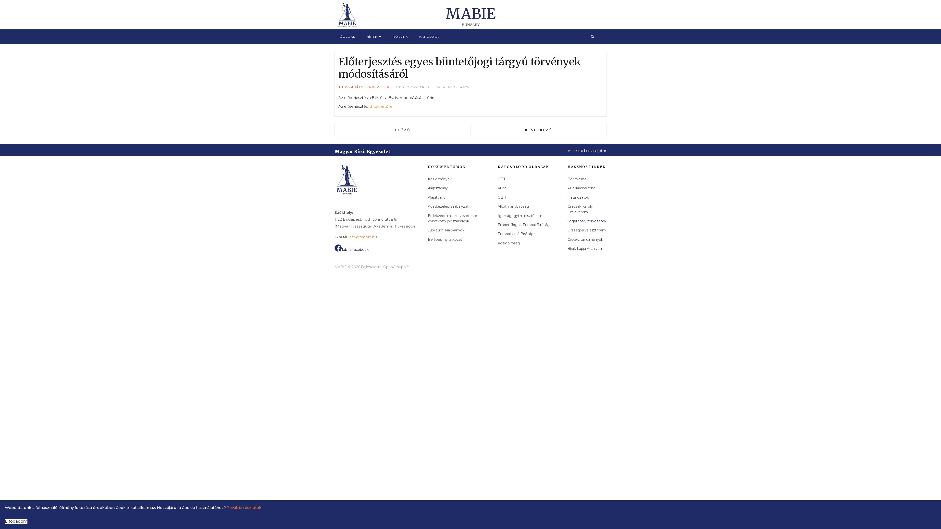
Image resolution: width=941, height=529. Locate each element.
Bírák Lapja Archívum (585, 248)
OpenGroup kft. (396, 267)
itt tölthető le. (381, 106)
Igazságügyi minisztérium (520, 216)
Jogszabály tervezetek (363, 87)
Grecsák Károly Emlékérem (580, 209)
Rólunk (400, 36)
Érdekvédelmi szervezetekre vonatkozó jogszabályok (452, 218)
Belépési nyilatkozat (445, 239)
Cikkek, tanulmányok (585, 239)
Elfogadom (16, 521)
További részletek (244, 507)
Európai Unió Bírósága (516, 234)
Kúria (502, 188)
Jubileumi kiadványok (446, 230)
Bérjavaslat (577, 179)
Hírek (372, 36)
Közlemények (440, 179)
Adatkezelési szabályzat (448, 206)
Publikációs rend (581, 188)
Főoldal (346, 36)
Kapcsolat (430, 36)
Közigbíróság (509, 243)
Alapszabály (438, 188)
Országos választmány (587, 230)
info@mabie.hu (362, 237)
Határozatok (578, 197)
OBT (501, 179)
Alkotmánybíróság (513, 206)
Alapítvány (437, 197)
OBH (502, 197)
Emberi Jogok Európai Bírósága (525, 225)
